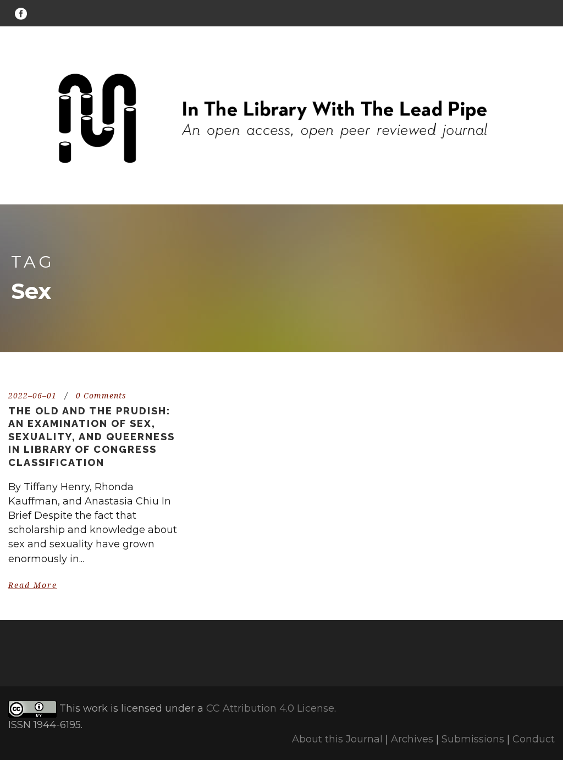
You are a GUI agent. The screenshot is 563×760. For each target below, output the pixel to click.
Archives (412, 739)
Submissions (472, 739)
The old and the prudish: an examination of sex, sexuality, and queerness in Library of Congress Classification (91, 436)
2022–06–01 (32, 395)
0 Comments (101, 395)
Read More (32, 585)
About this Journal (337, 739)
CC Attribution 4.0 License (270, 708)
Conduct (533, 739)
